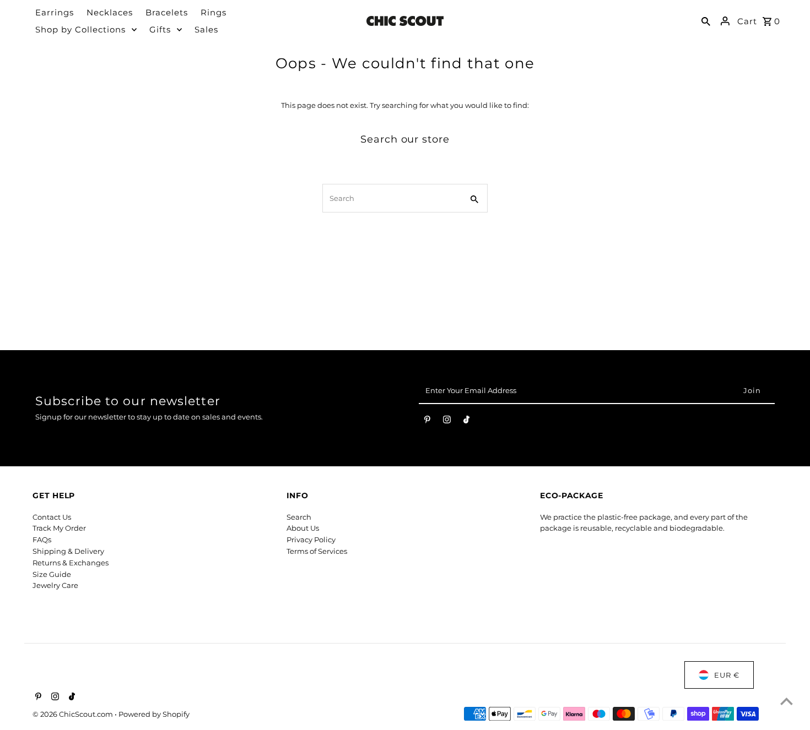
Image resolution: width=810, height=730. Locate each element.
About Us (303, 528)
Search (299, 517)
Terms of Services (317, 551)
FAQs (42, 539)
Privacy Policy (311, 539)
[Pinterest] (427, 422)
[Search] (706, 20)
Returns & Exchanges (71, 562)
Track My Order (59, 528)
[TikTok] (466, 422)
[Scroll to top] (786, 701)
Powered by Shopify (154, 714)
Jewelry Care (55, 585)
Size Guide (52, 574)
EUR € (726, 675)
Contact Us (52, 517)
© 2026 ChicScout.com (74, 714)
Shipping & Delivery (68, 551)
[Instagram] (447, 422)
